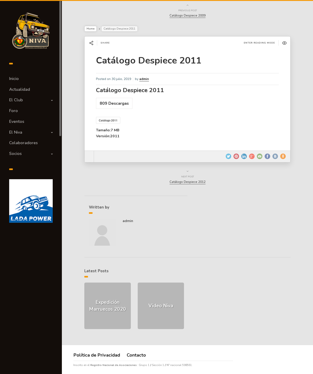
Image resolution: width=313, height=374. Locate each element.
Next (60, 199)
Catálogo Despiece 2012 (188, 182)
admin (144, 79)
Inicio (14, 78)
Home (90, 28)
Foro (13, 110)
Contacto (136, 355)
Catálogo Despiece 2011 (148, 60)
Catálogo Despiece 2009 (188, 15)
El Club (16, 100)
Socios (15, 153)
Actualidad (19, 89)
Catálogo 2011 (108, 120)
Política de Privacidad (96, 355)
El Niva (15, 132)
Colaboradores (23, 143)
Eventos (16, 121)
